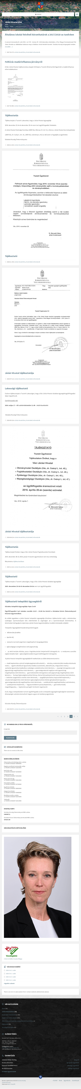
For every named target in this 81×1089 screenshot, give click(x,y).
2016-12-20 (10, 145)
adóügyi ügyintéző (73, 1068)
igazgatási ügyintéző (73, 1063)
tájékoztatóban (18, 561)
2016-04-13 (10, 537)
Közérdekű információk (33, 52)
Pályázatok (5, 1024)
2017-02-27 (10, 52)
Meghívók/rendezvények (9, 1018)
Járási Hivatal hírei (20, 52)
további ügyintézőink (9, 1071)
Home (6, 26)
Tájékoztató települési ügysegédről (23, 601)
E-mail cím (7, 729)
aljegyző (76, 1060)
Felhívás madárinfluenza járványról (23, 61)
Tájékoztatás (11, 115)
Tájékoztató (11, 256)
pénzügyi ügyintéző (73, 1065)
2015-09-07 (10, 709)
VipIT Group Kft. (11, 1084)
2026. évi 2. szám (11, 970)
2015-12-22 (10, 567)
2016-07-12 (10, 379)
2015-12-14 (10, 592)
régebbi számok (9, 983)
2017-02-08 (10, 106)
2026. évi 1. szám (11, 973)
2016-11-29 (10, 262)
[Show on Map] (77, 14)
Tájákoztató (11, 576)
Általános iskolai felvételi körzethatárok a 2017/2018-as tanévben (39, 34)
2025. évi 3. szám (11, 977)
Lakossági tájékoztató (16, 388)
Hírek (11, 26)
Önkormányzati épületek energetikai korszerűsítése (17, 1021)
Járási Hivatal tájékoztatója (19, 373)
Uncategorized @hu (8, 1027)
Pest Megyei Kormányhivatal (10, 1048)
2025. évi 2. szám (11, 980)
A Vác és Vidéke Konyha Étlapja (13, 959)
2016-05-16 (10, 420)
